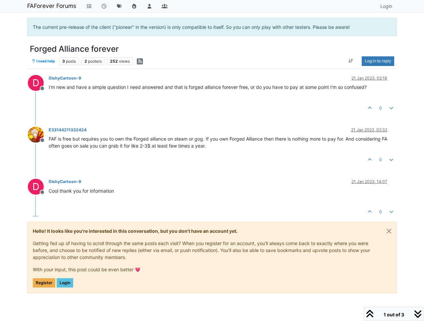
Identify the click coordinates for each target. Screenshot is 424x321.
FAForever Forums (51, 5)
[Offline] (38, 134)
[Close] (389, 231)
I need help (45, 61)
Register (44, 282)
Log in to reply (378, 60)
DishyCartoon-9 (65, 78)
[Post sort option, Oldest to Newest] (350, 61)
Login (65, 282)
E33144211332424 (67, 129)
